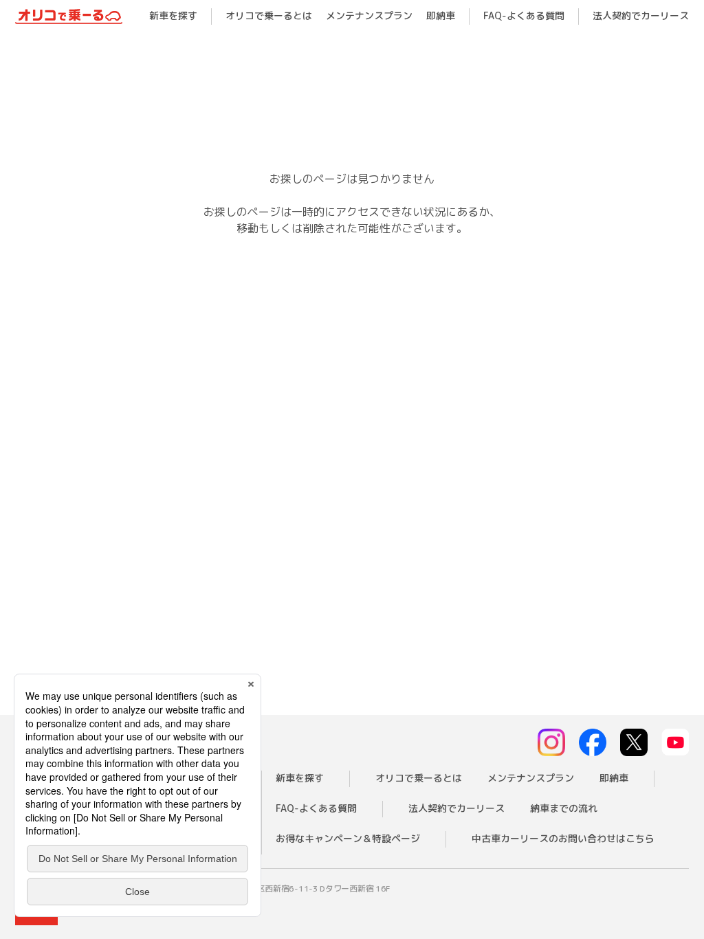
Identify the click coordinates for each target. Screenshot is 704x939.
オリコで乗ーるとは (269, 15)
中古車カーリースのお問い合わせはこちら (563, 838)
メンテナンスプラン (369, 15)
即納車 (440, 15)
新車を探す (173, 15)
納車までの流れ (563, 808)
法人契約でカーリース (641, 15)
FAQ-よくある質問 (523, 15)
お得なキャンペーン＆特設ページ (348, 838)
